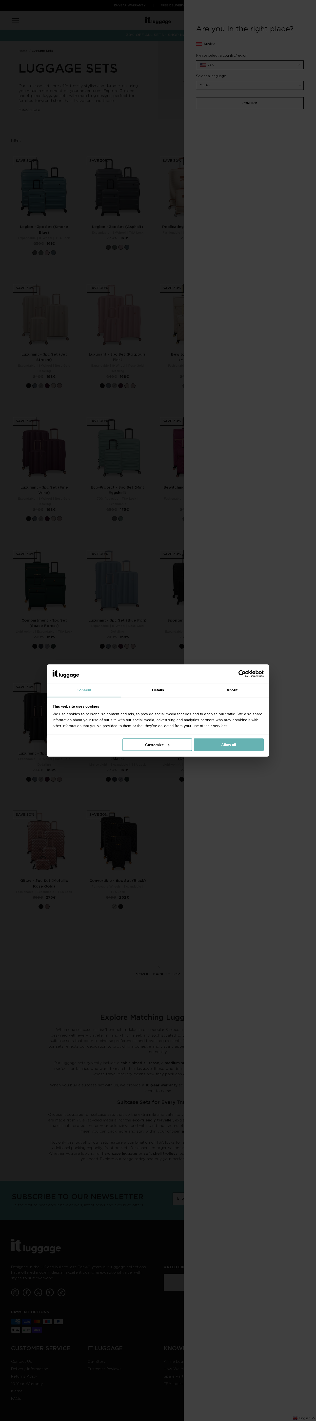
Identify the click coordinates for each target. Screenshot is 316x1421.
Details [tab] (158, 690)
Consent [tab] (84, 690)
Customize (154, 744)
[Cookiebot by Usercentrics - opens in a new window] (242, 674)
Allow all (228, 744)
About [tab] (232, 690)
